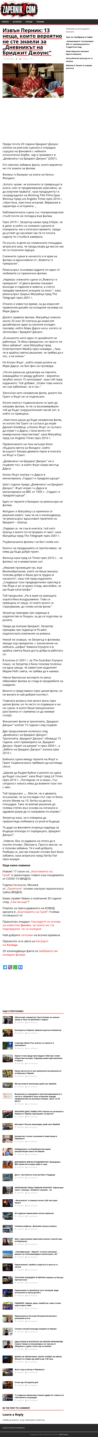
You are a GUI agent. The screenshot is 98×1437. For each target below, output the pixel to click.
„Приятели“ (14, 888)
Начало (5, 22)
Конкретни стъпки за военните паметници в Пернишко (36, 1137)
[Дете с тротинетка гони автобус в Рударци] (8, 1179)
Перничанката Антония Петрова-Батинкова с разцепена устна (36, 1317)
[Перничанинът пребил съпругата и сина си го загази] (8, 1269)
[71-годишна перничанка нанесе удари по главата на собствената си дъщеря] (8, 1399)
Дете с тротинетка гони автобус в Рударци (35, 1175)
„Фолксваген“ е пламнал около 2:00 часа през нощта (36, 1201)
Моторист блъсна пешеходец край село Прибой (37, 1124)
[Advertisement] (33, 118)
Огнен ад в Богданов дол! (26, 1382)
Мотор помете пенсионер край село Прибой (35, 1084)
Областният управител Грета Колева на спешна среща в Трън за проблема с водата (37, 1018)
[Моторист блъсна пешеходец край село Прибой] (8, 1128)
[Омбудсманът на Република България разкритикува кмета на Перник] (8, 1154)
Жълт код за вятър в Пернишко (30, 1369)
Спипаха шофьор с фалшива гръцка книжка (36, 1226)
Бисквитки (20, 1428)
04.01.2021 (10, 59)
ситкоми (27, 935)
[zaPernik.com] (19, 18)
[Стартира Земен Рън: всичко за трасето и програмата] (8, 1048)
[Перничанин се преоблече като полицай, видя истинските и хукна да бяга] (8, 1295)
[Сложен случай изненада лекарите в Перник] (8, 1334)
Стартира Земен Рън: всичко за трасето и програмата (34, 1044)
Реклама (40, 22)
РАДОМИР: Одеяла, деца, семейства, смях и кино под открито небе (38, 1304)
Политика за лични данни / (78, 29)
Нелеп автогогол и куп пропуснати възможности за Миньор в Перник (38, 1072)
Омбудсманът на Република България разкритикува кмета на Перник (33, 1150)
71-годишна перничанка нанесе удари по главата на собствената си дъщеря (39, 1396)
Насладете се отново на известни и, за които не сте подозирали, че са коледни (32, 925)
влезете (15, 1420)
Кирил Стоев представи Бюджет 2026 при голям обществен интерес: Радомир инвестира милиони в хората (38, 1058)
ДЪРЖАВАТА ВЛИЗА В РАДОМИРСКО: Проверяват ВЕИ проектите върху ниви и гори (38, 1163)
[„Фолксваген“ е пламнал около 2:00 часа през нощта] (8, 1205)
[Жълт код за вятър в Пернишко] (8, 1374)
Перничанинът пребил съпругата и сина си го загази (36, 1265)
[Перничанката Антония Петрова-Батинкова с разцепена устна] (8, 1321)
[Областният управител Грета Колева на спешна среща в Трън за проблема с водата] (8, 1022)
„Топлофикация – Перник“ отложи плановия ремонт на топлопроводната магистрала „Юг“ (36, 1253)
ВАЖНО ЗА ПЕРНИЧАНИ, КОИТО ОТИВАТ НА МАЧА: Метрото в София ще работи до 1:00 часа (38, 1357)
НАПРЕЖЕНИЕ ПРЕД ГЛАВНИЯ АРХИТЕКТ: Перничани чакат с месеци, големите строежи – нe (39, 1188)
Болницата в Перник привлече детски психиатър (38, 1030)
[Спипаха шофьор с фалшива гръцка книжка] (8, 1231)
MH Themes (64, 1434)
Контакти (70, 32)
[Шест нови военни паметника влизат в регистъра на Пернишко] (8, 1244)
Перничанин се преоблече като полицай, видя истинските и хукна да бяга (36, 1291)
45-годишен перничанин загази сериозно (34, 1213)
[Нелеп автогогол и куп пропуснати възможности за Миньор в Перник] (8, 1076)
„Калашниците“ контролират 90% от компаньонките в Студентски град (80, 44)
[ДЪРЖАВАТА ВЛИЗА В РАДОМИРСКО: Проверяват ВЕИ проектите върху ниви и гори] (8, 1167)
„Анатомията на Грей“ (32, 912)
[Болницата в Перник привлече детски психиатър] (8, 1035)
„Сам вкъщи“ (19, 902)
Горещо (29, 22)
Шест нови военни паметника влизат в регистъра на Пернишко (38, 1240)
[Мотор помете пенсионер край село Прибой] (8, 1086)
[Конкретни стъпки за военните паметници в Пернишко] (8, 1141)
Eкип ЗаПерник (32, 1022)
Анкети (5, 1428)
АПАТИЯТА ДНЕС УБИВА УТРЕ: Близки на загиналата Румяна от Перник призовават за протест (39, 1112)
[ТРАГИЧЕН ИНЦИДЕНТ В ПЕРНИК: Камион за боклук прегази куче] (8, 1282)
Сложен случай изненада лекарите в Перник (36, 1329)
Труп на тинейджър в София (79, 37)
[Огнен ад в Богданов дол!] (8, 1387)
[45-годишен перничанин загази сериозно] (8, 1218)
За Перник (17, 22)
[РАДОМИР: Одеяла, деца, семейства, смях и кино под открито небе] (8, 1308)
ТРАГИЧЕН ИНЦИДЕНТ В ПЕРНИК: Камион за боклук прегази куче (39, 1278)
